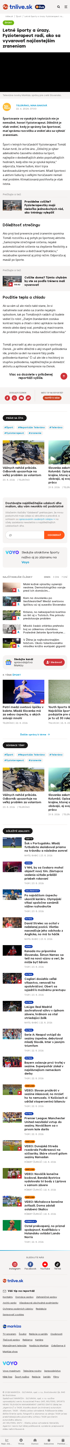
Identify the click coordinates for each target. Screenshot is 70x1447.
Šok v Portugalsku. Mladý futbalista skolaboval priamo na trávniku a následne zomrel (45, 847)
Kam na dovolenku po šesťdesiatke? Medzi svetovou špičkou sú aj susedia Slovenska (44, 601)
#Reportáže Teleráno (31, 427)
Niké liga (29, 1086)
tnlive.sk (9, 16)
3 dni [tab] (56, 577)
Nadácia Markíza (38, 1345)
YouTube (45, 1268)
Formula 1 (30, 1221)
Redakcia (41, 1308)
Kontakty (8, 1297)
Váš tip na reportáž (21, 1291)
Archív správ (9, 1302)
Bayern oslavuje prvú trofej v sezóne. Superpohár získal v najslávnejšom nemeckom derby (44, 1068)
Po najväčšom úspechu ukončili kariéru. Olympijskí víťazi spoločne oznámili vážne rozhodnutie (42, 901)
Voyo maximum (11, 1370)
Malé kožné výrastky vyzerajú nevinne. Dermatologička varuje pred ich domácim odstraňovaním (44, 587)
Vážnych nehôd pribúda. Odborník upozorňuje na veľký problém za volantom (22, 471)
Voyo (25, 562)
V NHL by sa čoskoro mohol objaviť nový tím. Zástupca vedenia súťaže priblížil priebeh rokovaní (43, 873)
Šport (19, 16)
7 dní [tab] (64, 577)
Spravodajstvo (52, 1370)
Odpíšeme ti (58, 1345)
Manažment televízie (15, 1345)
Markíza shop (10, 1351)
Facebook (30, 1268)
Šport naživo (22, 1376)
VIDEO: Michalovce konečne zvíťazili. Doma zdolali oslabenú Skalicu (43, 1205)
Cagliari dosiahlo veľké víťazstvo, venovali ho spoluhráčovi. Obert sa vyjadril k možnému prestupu (45, 984)
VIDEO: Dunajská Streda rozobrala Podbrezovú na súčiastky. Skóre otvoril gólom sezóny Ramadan (45, 1152)
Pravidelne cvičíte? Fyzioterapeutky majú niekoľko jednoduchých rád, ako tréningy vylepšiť (44, 207)
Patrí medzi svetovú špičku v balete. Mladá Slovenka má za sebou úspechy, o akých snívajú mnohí (23, 713)
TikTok (57, 1268)
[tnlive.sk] (17, 7)
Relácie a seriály (38, 1334)
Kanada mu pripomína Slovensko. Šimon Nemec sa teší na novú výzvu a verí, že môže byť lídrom (44, 957)
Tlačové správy (11, 1339)
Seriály (47, 1376)
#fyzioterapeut (14, 433)
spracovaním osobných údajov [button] (36, 519)
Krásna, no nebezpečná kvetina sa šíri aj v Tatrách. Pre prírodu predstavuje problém (44, 615)
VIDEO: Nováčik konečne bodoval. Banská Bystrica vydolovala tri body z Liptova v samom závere (45, 1179)
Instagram (15, 1268)
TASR (27, 883)
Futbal (28, 919)
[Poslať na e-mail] (21, 398)
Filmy (56, 1376)
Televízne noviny (32, 1370)
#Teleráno (55, 427)
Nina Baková (38, 105)
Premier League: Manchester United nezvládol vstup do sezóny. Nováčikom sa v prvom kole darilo (44, 1124)
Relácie (36, 1376)
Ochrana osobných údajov (18, 1308)
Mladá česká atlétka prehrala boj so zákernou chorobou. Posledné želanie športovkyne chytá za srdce (43, 629)
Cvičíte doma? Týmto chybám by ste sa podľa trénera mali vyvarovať (45, 281)
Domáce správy (24, 1297)
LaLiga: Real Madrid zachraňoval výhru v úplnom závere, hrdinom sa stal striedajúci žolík (44, 1012)
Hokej (28, 863)
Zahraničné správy (46, 1297)
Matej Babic (31, 855)
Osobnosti (56, 1334)
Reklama (27, 1339)
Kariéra (39, 1339)
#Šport (8, 427)
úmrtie (28, 839)
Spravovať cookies (13, 1314)
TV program (9, 1334)
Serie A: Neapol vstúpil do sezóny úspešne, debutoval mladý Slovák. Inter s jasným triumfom (44, 1040)
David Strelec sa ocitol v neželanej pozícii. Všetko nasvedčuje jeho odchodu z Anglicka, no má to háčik (43, 929)
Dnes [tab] (47, 577)
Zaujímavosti (32, 891)
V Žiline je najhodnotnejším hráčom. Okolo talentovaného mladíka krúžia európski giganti (44, 643)
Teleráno (22, 105)
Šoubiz (22, 1334)
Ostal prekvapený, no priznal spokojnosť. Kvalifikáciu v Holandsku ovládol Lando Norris (44, 1231)
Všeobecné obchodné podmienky (38, 1302)
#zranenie (35, 433)
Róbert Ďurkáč (33, 1162)
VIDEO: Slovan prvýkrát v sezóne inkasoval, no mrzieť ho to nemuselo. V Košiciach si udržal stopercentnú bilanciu (45, 1096)
